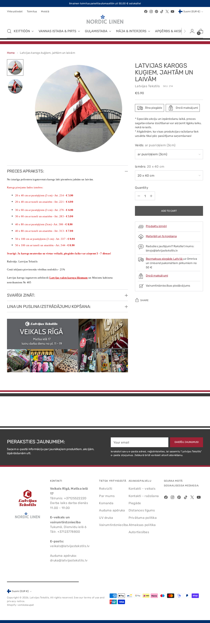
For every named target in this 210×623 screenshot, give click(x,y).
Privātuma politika (143, 518)
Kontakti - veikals (142, 488)
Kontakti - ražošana (144, 496)
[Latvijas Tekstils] (105, 19)
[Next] (185, 31)
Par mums (107, 496)
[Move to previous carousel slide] (190, 412)
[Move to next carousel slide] (199, 412)
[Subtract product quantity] (139, 196)
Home (11, 52)
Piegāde (135, 503)
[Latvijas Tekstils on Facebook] (146, 11)
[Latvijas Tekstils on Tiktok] (162, 11)
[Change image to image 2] (15, 86)
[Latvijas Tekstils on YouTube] (172, 11)
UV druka (106, 518)
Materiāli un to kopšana (161, 236)
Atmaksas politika (142, 525)
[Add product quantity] (151, 196)
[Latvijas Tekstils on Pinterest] (156, 11)
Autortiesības (139, 532)
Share (144, 300)
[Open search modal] (9, 31)
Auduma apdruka (112, 510)
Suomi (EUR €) (191, 11)
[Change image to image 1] (15, 67)
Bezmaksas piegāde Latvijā (164, 258)
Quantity (141, 188)
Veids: (155, 145)
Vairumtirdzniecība (113, 525)
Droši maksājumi (157, 275)
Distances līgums (142, 510)
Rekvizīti (105, 488)
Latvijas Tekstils (147, 86)
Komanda (106, 503)
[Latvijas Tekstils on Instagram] (151, 11)
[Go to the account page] (192, 31)
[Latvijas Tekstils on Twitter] (167, 11)
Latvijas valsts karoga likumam (68, 277)
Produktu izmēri (156, 226)
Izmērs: (149, 166)
